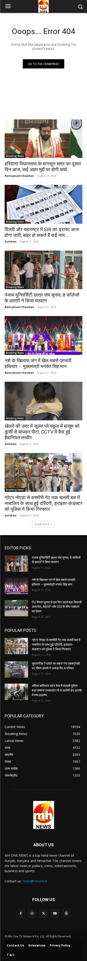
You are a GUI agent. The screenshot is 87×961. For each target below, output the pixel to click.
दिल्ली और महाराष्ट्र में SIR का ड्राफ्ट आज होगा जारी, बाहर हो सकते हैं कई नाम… (42, 232)
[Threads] (66, 913)
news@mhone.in (35, 881)
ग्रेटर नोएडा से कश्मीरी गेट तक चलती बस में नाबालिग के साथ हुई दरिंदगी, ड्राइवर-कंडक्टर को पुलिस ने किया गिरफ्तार (43, 503)
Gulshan (10, 241)
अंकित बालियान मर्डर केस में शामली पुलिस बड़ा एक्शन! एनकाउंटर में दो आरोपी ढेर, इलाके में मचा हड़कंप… (57, 690)
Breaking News (15, 156)
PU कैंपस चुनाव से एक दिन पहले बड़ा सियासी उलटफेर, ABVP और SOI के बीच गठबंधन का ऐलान (57, 606)
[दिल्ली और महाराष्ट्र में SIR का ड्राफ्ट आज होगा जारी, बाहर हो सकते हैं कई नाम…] (43, 204)
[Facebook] (20, 913)
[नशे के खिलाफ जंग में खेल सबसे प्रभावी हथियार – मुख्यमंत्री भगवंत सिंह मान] (43, 335)
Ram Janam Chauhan (19, 175)
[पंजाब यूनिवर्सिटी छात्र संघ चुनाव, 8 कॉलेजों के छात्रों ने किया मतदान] (43, 270)
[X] (43, 913)
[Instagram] (32, 913)
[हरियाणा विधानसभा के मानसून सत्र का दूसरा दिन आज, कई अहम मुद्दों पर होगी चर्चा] (43, 138)
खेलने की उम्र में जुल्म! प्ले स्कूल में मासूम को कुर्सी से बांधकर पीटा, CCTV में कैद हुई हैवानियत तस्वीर (42, 431)
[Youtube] (54, 913)
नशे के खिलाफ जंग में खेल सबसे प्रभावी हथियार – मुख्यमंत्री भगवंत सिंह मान (38, 363)
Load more (42, 524)
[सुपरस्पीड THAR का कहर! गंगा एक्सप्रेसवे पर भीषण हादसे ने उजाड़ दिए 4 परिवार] (16, 669)
